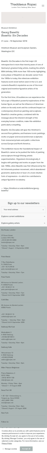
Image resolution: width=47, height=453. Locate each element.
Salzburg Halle (6, 347)
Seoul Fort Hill (6, 390)
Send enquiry (43, 210)
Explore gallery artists (10, 223)
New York (4, 413)
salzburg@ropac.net (8, 339)
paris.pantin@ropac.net (9, 289)
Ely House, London (8, 230)
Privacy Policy (7, 443)
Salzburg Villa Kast (8, 327)
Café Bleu (5, 300)
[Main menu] (43, 6)
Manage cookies (11, 449)
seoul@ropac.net (7, 403)
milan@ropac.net (7, 380)
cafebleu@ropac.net (8, 316)
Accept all (26, 449)
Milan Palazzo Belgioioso (10, 367)
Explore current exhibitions (12, 216)
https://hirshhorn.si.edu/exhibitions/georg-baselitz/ (20, 189)
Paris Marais (5, 257)
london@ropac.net (7, 242)
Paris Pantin (5, 277)
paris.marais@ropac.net (9, 269)
